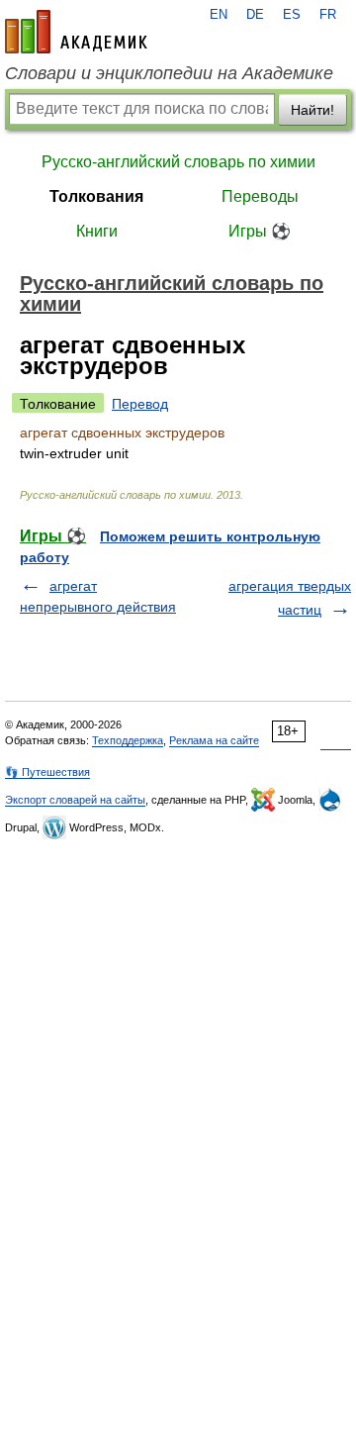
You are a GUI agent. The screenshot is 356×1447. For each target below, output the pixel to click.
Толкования (96, 196)
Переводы (260, 196)
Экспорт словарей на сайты (75, 800)
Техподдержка (127, 740)
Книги (97, 231)
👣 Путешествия (47, 772)
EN (218, 15)
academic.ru (76, 31)
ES (292, 15)
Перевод (140, 404)
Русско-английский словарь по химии (178, 161)
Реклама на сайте (214, 740)
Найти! (312, 110)
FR (327, 15)
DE (255, 15)
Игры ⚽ (259, 231)
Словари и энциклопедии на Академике (169, 73)
